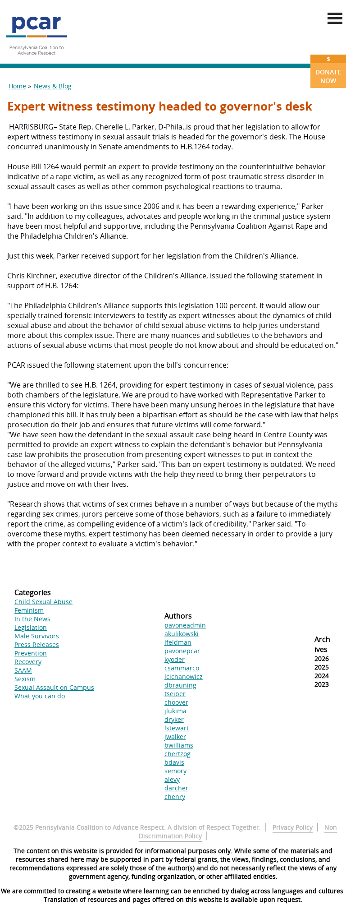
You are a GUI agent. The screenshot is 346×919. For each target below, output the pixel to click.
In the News (32, 618)
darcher (176, 788)
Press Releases (36, 644)
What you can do (39, 696)
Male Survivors (36, 636)
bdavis (174, 762)
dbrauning (180, 685)
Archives (322, 644)
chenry (174, 796)
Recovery (27, 661)
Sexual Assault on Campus (54, 687)
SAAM (23, 670)
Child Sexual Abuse (43, 601)
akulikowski (181, 633)
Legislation (30, 627)
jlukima (175, 711)
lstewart (176, 728)
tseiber (175, 693)
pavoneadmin (185, 625)
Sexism (25, 678)
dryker (174, 719)
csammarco (181, 668)
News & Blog (53, 86)
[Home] (36, 59)
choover (176, 702)
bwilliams (178, 745)
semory (175, 771)
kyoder (174, 659)
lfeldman (177, 642)
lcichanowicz (183, 676)
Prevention (30, 653)
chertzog (177, 753)
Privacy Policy (293, 827)
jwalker (175, 736)
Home (17, 86)
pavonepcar (182, 651)
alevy (172, 779)
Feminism (29, 610)
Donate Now (328, 70)
